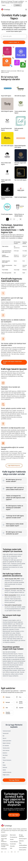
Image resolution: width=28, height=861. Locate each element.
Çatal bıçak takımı (7, 740)
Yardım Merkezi (14, 841)
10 (20, 219)
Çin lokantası (6, 745)
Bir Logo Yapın (14, 815)
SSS (11, 848)
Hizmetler (12, 846)
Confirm (18, 5)
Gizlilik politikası (23, 845)
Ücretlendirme (13, 837)
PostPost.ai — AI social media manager (5, 845)
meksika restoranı (7, 772)
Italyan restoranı (6, 743)
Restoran (5, 767)
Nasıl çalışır (13, 835)
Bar (3, 735)
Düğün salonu (6, 774)
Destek (11, 839)
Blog (20, 843)
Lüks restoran (6, 750)
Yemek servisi (6, 748)
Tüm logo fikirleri (14, 780)
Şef (3, 762)
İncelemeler (13, 843)
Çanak (4, 769)
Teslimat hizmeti (7, 731)
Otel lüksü (5, 755)
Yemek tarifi (5, 733)
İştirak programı (23, 838)
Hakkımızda (4, 848)
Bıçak (4, 757)
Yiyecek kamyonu (7, 760)
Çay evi (4, 738)
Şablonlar (21, 840)
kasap (4, 765)
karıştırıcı (5, 752)
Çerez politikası (23, 847)
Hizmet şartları (22, 849)
